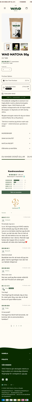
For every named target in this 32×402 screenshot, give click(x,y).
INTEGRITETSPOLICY (7, 391)
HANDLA (5, 353)
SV (11, 385)
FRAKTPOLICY (6, 393)
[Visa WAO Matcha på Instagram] (3, 379)
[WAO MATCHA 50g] (7, 47)
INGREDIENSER (7, 133)
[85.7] (15, 202)
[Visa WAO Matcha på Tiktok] (6, 379)
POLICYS (5, 359)
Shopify (21, 388)
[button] (6, 62)
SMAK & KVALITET (8, 138)
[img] (6, 217)
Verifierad (15, 208)
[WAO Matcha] (15, 8)
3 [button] (16, 326)
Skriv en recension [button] (16, 192)
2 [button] (13, 326)
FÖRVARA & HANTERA (9, 148)
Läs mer (24, 374)
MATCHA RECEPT (7, 143)
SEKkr (5, 385)
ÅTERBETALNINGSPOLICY (21, 391)
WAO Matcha (10, 388)
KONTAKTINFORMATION (8, 394)
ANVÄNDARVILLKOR (16, 393)
